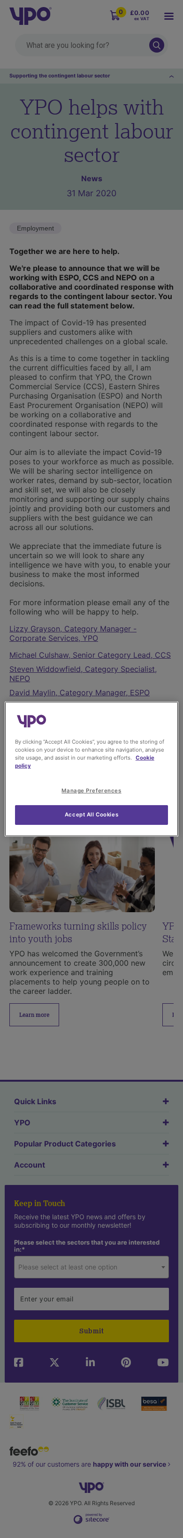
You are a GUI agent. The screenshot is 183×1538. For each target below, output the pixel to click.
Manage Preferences (91, 790)
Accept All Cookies (91, 814)
